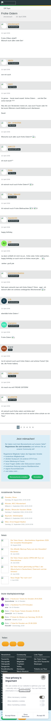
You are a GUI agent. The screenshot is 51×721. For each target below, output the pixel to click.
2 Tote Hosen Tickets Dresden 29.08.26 (24, 611)
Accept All (41, 715)
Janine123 (8, 613)
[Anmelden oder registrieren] (42, 3)
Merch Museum (23, 671)
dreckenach (8, 17)
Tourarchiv (5, 659)
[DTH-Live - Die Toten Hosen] (8, 3)
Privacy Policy (24, 691)
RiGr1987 (8, 626)
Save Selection (25, 715)
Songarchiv (5, 666)
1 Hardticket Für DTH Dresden (21, 605)
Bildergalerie (21, 659)
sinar (6, 607)
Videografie (5, 664)
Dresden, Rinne (11, 497)
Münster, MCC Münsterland (15, 503)
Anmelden (37, 477)
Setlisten (4, 671)
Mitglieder (20, 661)
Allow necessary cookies (16, 697)
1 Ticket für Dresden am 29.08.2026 (23, 623)
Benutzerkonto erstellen (19, 477)
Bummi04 (8, 620)
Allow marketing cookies (16, 705)
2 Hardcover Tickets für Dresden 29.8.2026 (26, 599)
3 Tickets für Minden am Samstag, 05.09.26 (26, 617)
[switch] (42, 697)
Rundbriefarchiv (7, 669)
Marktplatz (21, 669)
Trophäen (20, 664)
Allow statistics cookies (16, 701)
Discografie (5, 661)
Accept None (10, 715)
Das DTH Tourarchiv (41, 661)
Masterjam (38, 664)
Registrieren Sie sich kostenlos (18, 446)
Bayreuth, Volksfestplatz (14, 516)
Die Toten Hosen (40, 659)
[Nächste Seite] (36, 427)
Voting (19, 666)
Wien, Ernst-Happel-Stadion (15, 522)
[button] (36, 3)
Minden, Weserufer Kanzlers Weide (18, 510)
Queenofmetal (9, 601)
